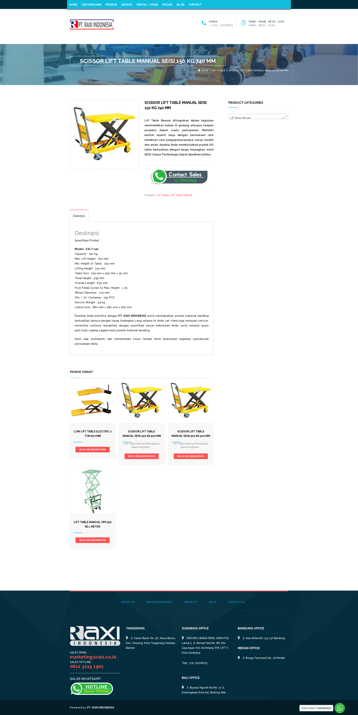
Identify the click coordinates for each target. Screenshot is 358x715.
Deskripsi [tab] (79, 216)
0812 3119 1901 (87, 666)
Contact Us (236, 602)
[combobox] (258, 116)
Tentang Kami (91, 4)
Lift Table (218, 70)
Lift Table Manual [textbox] (257, 117)
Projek (167, 4)
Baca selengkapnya (92, 449)
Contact (195, 4)
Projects (191, 602)
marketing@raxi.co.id (93, 657)
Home (73, 4)
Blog (180, 4)
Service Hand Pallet (159, 602)
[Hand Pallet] (92, 24)
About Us (127, 602)
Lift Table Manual (181, 195)
